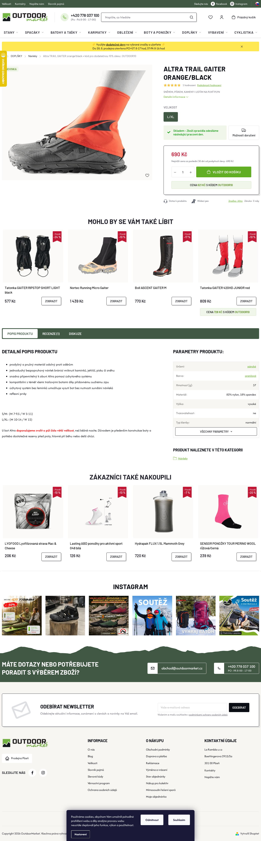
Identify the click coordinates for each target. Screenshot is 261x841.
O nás (91, 749)
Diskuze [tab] (75, 333)
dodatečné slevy (116, 44)
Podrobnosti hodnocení (209, 85)
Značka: (235, 201)
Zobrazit (51, 301)
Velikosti (6, 4)
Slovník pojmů (56, 4)
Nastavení (81, 834)
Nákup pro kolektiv (157, 783)
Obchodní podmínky (158, 749)
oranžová (250, 376)
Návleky (183, 458)
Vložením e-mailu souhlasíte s (193, 714)
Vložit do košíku (227, 172)
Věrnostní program (99, 783)
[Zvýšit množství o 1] (190, 172)
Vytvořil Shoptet (249, 833)
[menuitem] (11, 32)
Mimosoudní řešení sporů (161, 790)
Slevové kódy (95, 776)
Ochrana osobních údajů (102, 790)
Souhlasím (179, 820)
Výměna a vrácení (156, 770)
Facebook (221, 4)
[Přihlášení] (221, 17)
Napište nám (36, 4)
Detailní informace (174, 97)
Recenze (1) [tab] (50, 333)
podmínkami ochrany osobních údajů (208, 714)
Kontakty (20, 4)
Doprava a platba (156, 756)
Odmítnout (152, 820)
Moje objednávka (156, 797)
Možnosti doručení (244, 135)
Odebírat (239, 707)
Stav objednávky (155, 776)
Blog (90, 756)
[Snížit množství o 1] (175, 172)
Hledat (191, 17)
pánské (251, 366)
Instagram (241, 4)
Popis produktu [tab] (20, 333)
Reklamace (152, 763)
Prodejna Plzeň (20, 758)
